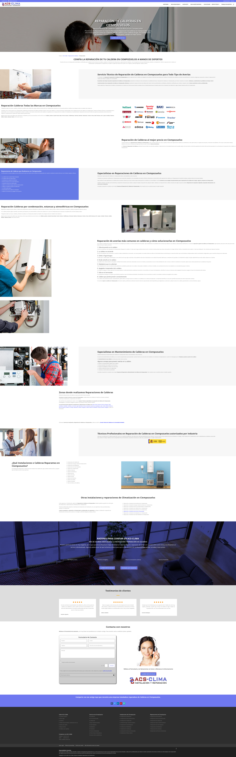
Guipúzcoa (92, 406)
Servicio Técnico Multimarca (96, 735)
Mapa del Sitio (63, 726)
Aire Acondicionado (175, 4)
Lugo (77, 406)
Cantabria (61, 406)
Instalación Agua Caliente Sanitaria (128, 722)
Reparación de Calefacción (156, 720)
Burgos (106, 404)
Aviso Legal (62, 718)
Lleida (104, 406)
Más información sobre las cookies (92, 745)
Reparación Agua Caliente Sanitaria (158, 722)
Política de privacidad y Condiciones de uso (69, 722)
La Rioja (71, 407)
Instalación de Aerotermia (126, 716)
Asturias (103, 404)
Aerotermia (165, 4)
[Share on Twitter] (115, 704)
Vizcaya (99, 407)
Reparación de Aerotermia (156, 716)
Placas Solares (207, 4)
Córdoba (69, 406)
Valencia (91, 407)
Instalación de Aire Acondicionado (128, 718)
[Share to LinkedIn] (118, 704)
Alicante (99, 404)
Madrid (107, 406)
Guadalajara (97, 406)
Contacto (232, 1)
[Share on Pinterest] (121, 704)
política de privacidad (107, 670)
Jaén (101, 406)
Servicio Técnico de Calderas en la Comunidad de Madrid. (112, 422)
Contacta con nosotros (210, 96)
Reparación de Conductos (156, 728)
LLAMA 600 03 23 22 (118, 38)
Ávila (96, 404)
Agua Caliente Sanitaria (195, 4)
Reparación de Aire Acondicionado (158, 718)
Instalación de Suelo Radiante (127, 724)
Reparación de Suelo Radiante (157, 724)
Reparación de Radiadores (156, 726)
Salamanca (76, 407)
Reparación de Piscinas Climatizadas (158, 731)
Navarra (64, 407)
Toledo (87, 407)
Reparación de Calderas (73, 55)
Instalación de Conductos (126, 728)
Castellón (65, 406)
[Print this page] (124, 704)
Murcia (60, 407)
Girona (84, 406)
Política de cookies (63, 724)
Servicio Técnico (215, 4)
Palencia (68, 407)
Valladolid (95, 407)
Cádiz (109, 404)
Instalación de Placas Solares (127, 733)
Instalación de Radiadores (126, 726)
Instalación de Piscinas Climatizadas (128, 731)
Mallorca (111, 406)
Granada (88, 406)
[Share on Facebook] (112, 704)
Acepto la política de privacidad (68, 662)
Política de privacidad (69, 745)
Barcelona (81, 406)
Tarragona (84, 407)
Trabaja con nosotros (226, 4)
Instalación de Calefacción (126, 720)
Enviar (112, 665)
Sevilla (79, 407)
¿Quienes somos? (226, 1)
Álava (93, 404)
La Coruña (74, 406)
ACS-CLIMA (65, 55)
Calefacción (185, 4)
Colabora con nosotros (64, 728)
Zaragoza (106, 407)
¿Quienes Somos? (63, 716)
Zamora (102, 407)
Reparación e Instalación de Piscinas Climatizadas (134, 511)
